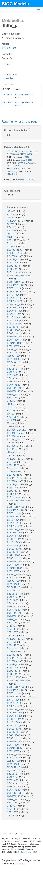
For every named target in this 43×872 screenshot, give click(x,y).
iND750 (11, 223)
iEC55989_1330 (15, 256)
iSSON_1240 (14, 384)
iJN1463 (11, 452)
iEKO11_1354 (14, 349)
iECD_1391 (13, 268)
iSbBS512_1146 (15, 368)
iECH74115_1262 (16, 291)
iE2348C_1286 (15, 249)
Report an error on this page (20, 121)
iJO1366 (11, 211)
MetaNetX (19, 179)
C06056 (27, 156)
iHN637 (11, 413)
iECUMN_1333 (15, 342)
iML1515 (11, 423)
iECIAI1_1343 (14, 297)
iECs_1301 (13, 326)
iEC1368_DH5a (15, 445)
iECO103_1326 (15, 307)
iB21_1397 (12, 243)
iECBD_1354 (14, 265)
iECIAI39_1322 (15, 301)
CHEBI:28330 (13, 154)
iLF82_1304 (13, 358)
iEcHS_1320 (13, 294)
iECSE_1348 (14, 329)
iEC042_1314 (14, 252)
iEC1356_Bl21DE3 (17, 429)
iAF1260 (11, 214)
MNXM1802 (12, 174)
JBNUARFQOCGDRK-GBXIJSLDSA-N (21, 164)
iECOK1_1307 (14, 313)
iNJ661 (10, 236)
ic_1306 (11, 246)
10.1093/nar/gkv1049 (28, 852)
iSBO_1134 (13, 371)
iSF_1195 (12, 230)
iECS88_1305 (14, 323)
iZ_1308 (11, 400)
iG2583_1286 (14, 355)
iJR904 (10, 403)
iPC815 (11, 227)
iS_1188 (11, 365)
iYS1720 (11, 455)
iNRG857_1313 (15, 362)
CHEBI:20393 (32, 151)
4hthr (9, 134)
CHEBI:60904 (26, 154)
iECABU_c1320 (15, 259)
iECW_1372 (13, 346)
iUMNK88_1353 (15, 391)
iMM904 (11, 217)
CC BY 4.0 (30, 179)
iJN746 (10, 233)
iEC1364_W (13, 436)
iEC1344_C (13, 448)
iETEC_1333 (13, 352)
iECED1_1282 (14, 288)
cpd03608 (27, 159)
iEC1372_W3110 (16, 439)
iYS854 (11, 426)
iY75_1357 (12, 416)
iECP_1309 (13, 320)
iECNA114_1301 (16, 304)
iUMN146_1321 (15, 387)
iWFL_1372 (13, 397)
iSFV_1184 (13, 378)
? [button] (29, 130)
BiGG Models (15, 3)
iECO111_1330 (15, 310)
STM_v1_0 (12, 410)
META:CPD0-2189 (22, 168)
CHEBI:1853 (19, 151)
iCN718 (11, 442)
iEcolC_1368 (13, 317)
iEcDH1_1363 (14, 272)
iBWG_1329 (13, 239)
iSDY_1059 (13, 374)
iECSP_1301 (14, 339)
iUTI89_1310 (14, 394)
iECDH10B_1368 (16, 281)
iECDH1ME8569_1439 (18, 275)
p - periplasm (8, 78)
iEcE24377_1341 (16, 284)
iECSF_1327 (13, 333)
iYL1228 (11, 407)
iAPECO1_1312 (15, 220)
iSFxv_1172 (13, 381)
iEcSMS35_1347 (16, 336)
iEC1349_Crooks (16, 432)
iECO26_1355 (9, 48)
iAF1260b (12, 419)
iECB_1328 (13, 262)
